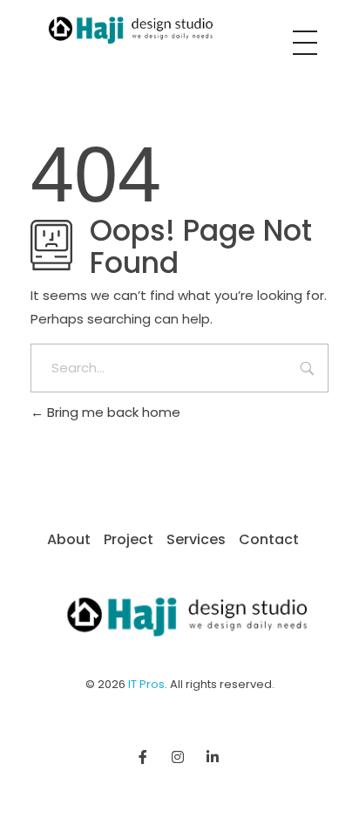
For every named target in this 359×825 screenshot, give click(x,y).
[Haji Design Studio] (125, 30)
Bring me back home (112, 412)
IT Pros (146, 684)
